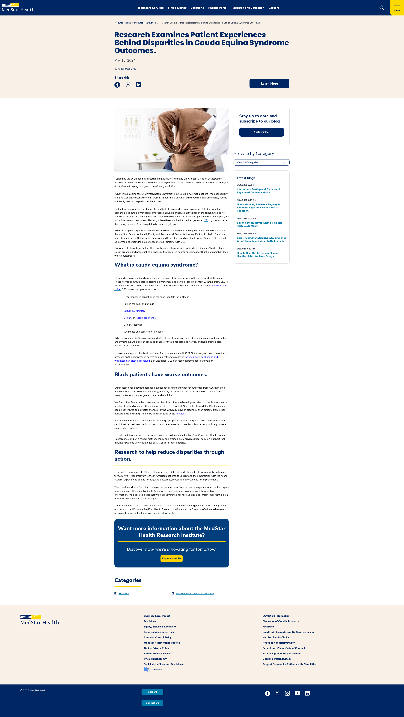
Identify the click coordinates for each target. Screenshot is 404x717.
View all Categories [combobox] (247, 162)
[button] (381, 7)
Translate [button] (156, 669)
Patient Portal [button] (217, 8)
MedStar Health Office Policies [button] (162, 643)
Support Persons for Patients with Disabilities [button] (289, 664)
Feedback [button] (268, 626)
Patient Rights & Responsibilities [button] (281, 653)
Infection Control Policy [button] (158, 637)
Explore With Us (171, 558)
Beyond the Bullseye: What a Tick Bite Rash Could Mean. (259, 224)
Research (124, 593)
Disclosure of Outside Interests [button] (280, 621)
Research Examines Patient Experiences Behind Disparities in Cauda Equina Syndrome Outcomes (210, 22)
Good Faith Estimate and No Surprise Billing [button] (288, 632)
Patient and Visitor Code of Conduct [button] (283, 648)
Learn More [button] (269, 83)
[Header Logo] (16, 5)
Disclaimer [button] (150, 621)
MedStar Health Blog (145, 22)
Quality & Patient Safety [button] (276, 659)
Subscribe (261, 132)
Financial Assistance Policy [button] (160, 632)
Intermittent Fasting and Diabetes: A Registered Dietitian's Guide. (258, 191)
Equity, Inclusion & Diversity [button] (160, 626)
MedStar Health (122, 22)
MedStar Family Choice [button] (275, 637)
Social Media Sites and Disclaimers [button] (164, 664)
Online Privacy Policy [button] (156, 648)
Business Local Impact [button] (157, 616)
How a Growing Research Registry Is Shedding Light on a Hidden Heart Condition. (258, 207)
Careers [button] (274, 8)
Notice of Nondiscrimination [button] (278, 643)
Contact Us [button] (152, 703)
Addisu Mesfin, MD (127, 68)
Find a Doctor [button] (177, 8)
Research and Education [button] (248, 8)
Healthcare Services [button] (150, 8)
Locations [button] (197, 8)
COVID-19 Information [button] (276, 616)
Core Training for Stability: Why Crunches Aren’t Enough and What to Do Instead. (261, 239)
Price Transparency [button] (155, 659)
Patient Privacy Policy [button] (157, 653)
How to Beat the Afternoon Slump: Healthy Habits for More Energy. (257, 255)
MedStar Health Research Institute (195, 593)
